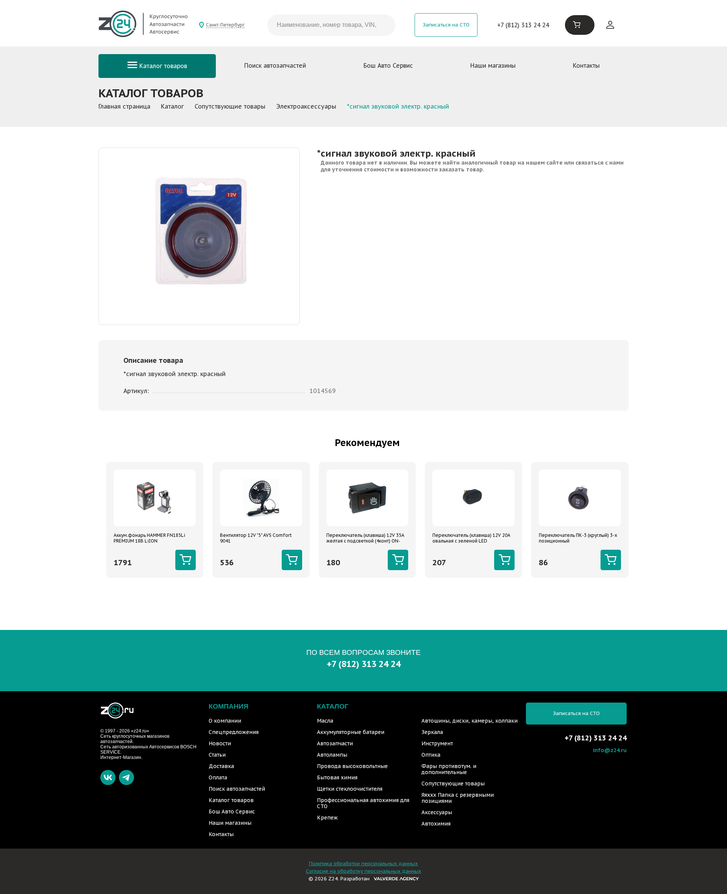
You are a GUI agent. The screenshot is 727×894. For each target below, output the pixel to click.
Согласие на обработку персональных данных (363, 871)
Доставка (221, 766)
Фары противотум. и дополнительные (448, 769)
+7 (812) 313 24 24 (523, 25)
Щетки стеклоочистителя (349, 788)
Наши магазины (493, 65)
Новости (220, 743)
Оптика (430, 754)
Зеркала (432, 732)
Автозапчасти (335, 743)
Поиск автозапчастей (275, 65)
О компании (225, 720)
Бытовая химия (337, 777)
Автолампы (332, 754)
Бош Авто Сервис (388, 65)
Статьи (217, 754)
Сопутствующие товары (453, 783)
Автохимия (436, 823)
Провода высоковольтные (352, 766)
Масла (325, 720)
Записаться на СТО (446, 25)
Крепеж (327, 817)
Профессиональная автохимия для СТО (363, 803)
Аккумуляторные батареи (350, 732)
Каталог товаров (162, 66)
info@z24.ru (610, 750)
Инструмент (437, 743)
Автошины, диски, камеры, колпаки (469, 720)
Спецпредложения (234, 732)
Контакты (586, 65)
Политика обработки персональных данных (363, 863)
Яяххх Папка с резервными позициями (457, 797)
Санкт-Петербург (225, 25)
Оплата (218, 777)
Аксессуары (436, 812)
